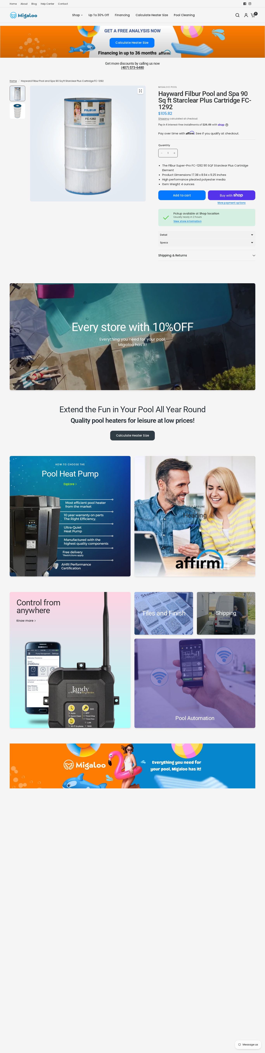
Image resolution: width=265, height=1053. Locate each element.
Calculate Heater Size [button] (131, 43)
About (24, 3)
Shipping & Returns (172, 255)
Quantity (164, 145)
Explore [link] (69, 484)
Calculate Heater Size (132, 435)
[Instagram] (249, 3)
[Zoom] (140, 91)
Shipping (163, 118)
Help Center (47, 3)
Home (13, 3)
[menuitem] (14, 4)
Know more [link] (24, 620)
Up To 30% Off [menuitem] (98, 15)
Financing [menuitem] (122, 15)
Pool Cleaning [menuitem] (184, 15)
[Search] (237, 15)
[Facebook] (244, 3)
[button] (206, 235)
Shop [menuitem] (76, 15)
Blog (34, 3)
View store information (187, 221)
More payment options (232, 203)
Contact (63, 3)
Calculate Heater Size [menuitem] (152, 15)
